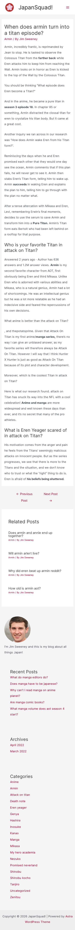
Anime (14, 782)
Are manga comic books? (27, 702)
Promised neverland (23, 865)
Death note (17, 801)
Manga (14, 839)
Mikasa (15, 846)
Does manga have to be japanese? (33, 683)
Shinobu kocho (20, 878)
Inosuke (15, 826)
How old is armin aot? (24, 588)
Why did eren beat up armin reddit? (34, 571)
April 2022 (17, 745)
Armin (8, 39)
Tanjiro (14, 884)
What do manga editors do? (29, 677)
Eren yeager (18, 807)
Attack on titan (20, 794)
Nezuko (15, 859)
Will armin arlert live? (23, 553)
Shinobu (15, 871)
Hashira (15, 820)
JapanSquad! (35, 7)
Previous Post (24, 495)
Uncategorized (20, 890)
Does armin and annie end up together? (30, 534)
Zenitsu (15, 897)
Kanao (14, 833)
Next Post (51, 495)
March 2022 (18, 751)
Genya (14, 814)
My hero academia (22, 852)
